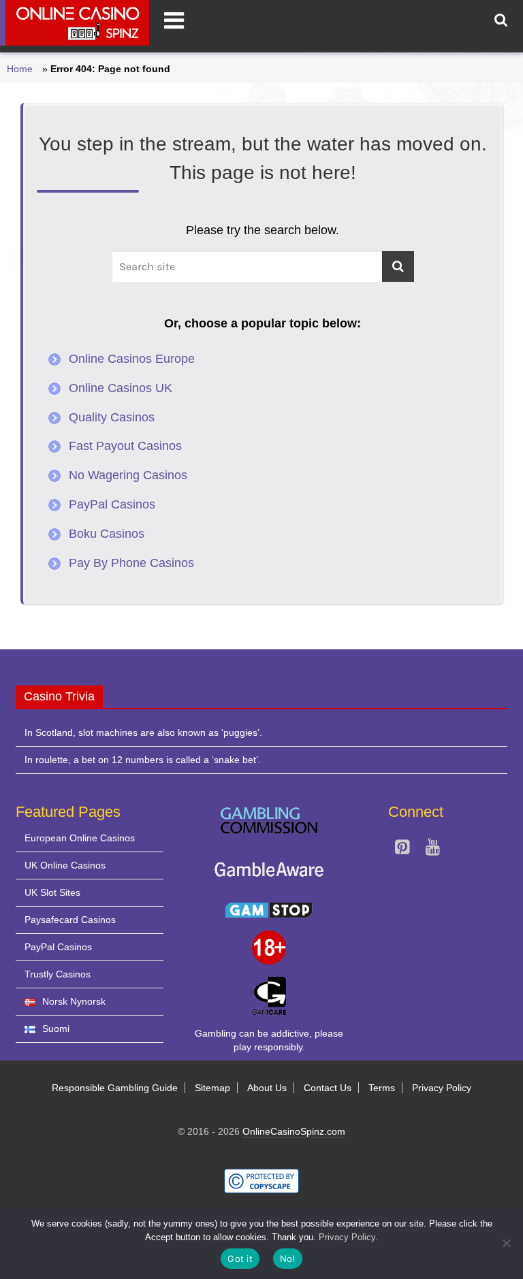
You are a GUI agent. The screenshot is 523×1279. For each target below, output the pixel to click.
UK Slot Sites (52, 892)
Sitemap (212, 1087)
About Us (267, 1087)
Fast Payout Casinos (125, 446)
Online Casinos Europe (132, 359)
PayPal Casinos (112, 504)
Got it (240, 1258)
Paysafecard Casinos (70, 919)
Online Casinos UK (120, 388)
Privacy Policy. (348, 1237)
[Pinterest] (402, 849)
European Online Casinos (80, 837)
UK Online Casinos (65, 865)
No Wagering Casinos (128, 475)
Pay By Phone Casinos (131, 563)
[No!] (506, 1243)
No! (288, 1258)
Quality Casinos (112, 417)
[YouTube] (433, 849)
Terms (381, 1087)
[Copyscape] (261, 1174)
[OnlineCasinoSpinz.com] (74, 23)
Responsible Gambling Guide (115, 1087)
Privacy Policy (441, 1087)
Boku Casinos (106, 533)
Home (20, 68)
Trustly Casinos (58, 974)
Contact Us (327, 1087)
